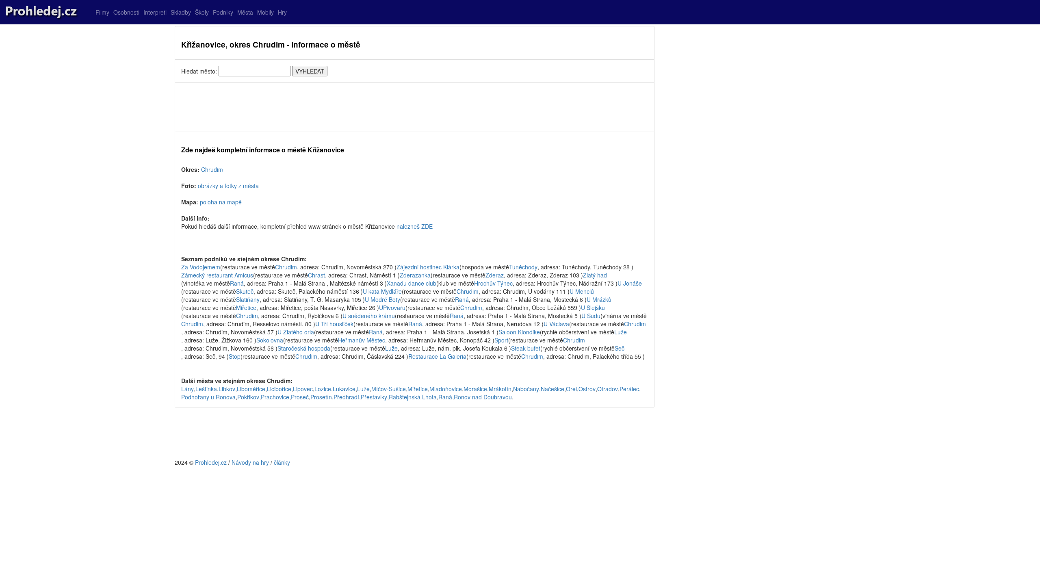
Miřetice (246, 307)
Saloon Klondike (519, 332)
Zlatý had (595, 275)
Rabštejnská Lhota (413, 397)
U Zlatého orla (295, 332)
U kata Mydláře (382, 291)
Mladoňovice (445, 389)
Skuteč (245, 291)
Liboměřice (251, 389)
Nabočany (526, 389)
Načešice (552, 389)
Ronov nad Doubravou (483, 397)
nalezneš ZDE (414, 226)
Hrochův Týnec (493, 283)
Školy (202, 12)
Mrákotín (500, 389)
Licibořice (279, 389)
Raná (237, 283)
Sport (501, 340)
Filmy (102, 12)
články (282, 462)
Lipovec (303, 389)
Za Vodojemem (200, 267)
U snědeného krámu (368, 316)
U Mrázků (599, 299)
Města (245, 12)
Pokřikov (248, 397)
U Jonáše (630, 283)
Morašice (475, 389)
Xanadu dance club (411, 283)
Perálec (629, 389)
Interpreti (155, 12)
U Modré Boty (382, 299)
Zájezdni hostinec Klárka (427, 267)
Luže (620, 332)
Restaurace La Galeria (437, 356)
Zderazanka (415, 275)
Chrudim (212, 169)
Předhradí (346, 397)
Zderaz (494, 275)
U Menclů (582, 291)
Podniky (223, 12)
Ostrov (587, 389)
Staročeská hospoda (303, 348)
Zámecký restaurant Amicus (217, 275)
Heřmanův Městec (361, 340)
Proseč (300, 397)
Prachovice (275, 397)
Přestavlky (374, 397)
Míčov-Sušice (388, 389)
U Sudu (590, 316)
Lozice (322, 389)
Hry (282, 12)
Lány (187, 389)
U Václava (556, 324)
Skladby (181, 12)
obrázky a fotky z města (228, 186)
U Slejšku (593, 307)
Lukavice (344, 389)
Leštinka (206, 389)
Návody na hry (250, 462)
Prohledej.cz (211, 462)
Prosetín (321, 397)
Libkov (227, 389)
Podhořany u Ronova (208, 397)
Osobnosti (126, 12)
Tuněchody (523, 267)
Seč (619, 348)
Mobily (265, 12)
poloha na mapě (221, 202)
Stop (234, 356)
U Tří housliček (334, 324)
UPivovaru (392, 307)
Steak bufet (525, 348)
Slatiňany (248, 299)
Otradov (607, 389)
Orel (571, 389)
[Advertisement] (414, 107)
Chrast (316, 275)
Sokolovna (269, 340)
